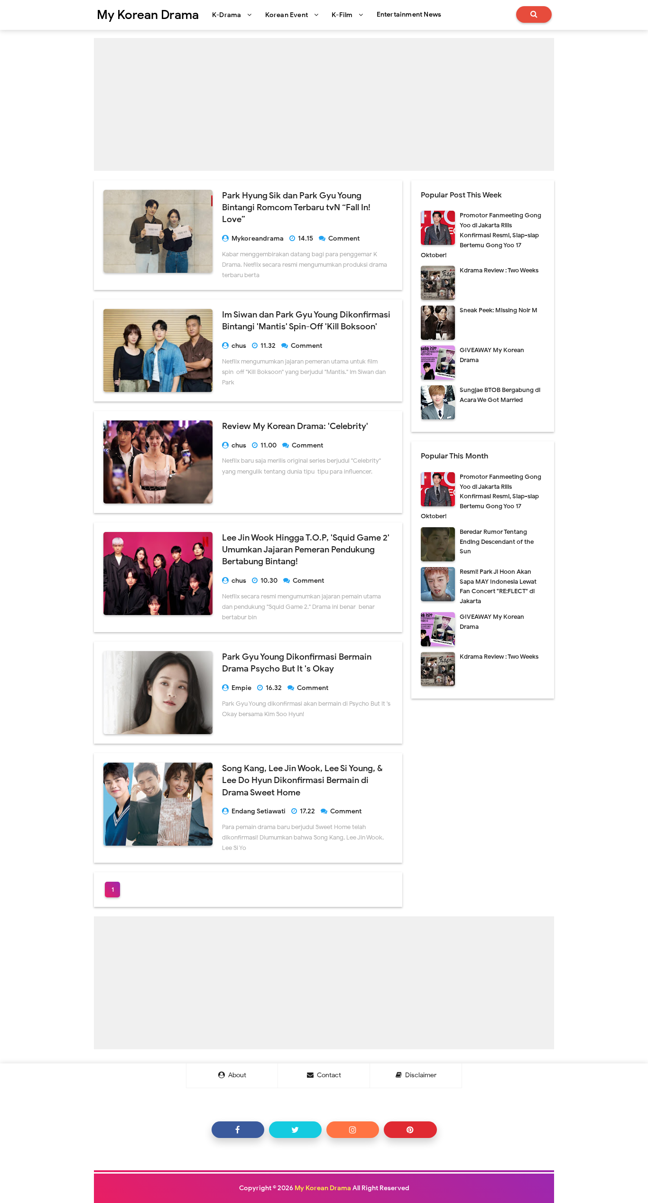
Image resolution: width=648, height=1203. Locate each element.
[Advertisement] (324, 104)
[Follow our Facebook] (238, 1129)
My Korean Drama (323, 1188)
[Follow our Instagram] (352, 1129)
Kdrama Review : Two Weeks (499, 270)
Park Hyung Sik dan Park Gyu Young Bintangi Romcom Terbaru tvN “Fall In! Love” (296, 207)
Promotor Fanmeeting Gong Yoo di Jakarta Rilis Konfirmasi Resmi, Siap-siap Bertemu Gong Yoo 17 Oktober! (481, 235)
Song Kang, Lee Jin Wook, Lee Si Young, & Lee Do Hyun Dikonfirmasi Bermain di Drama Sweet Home (302, 780)
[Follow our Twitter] (295, 1129)
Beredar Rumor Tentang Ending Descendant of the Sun (497, 542)
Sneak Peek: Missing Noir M (498, 310)
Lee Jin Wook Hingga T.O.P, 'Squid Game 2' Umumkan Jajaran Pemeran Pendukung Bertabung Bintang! (305, 549)
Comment (344, 238)
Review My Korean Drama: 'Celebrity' (295, 426)
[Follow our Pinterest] (410, 1129)
